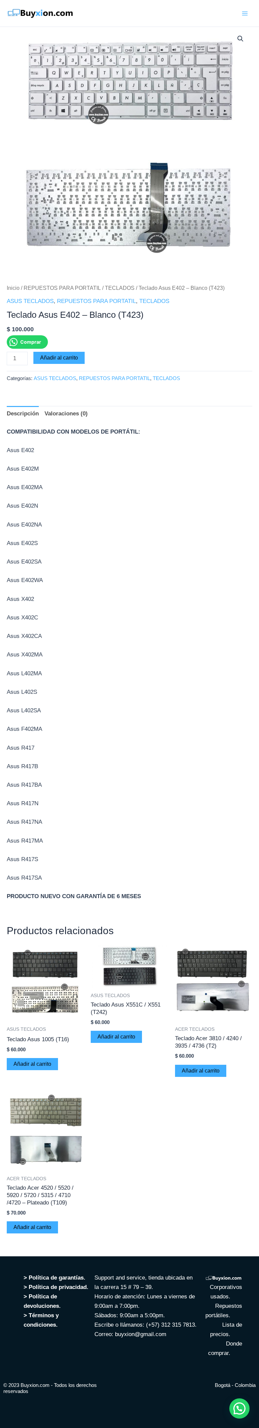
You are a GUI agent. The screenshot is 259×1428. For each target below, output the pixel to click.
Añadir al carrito (59, 358)
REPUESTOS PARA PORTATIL (62, 288)
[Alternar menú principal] (244, 13)
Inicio (13, 288)
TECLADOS (120, 288)
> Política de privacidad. (57, 1287)
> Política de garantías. (54, 1277)
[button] (240, 39)
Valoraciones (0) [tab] (66, 413)
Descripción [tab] (23, 413)
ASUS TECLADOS (30, 301)
